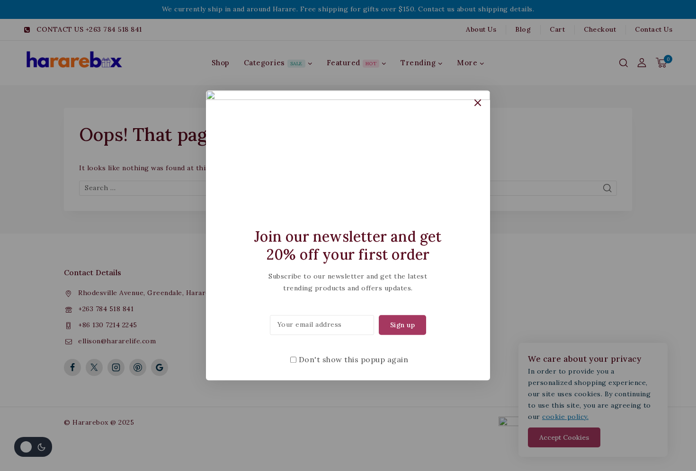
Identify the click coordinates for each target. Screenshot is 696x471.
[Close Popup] (478, 102)
